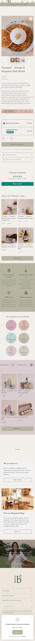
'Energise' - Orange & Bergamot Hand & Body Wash (25, 247)
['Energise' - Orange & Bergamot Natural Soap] (26, 207)
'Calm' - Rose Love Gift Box (9, 418)
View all (17, 258)
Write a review (17, 184)
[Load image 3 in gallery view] (22, 60)
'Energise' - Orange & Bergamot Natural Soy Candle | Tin (8, 218)
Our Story (17, 480)
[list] (17, 288)
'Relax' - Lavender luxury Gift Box (24, 392)
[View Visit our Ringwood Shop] (17, 499)
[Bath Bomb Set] (26, 408)
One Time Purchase (12, 123)
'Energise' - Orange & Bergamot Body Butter (8, 246)
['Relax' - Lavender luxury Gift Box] (26, 381)
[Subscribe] (17, 562)
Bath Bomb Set (23, 417)
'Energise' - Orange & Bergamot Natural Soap (25, 217)
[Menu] (2, 2)
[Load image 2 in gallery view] (17, 60)
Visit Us (17, 532)
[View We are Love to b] (17, 449)
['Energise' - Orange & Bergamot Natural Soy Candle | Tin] (9, 207)
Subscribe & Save (12, 130)
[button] (22, 2)
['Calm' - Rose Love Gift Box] (9, 408)
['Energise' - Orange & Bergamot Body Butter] (9, 235)
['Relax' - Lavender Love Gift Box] (9, 381)
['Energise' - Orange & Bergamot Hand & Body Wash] (26, 235)
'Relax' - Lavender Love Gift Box (9, 392)
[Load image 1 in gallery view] (12, 60)
